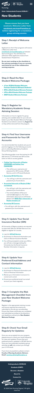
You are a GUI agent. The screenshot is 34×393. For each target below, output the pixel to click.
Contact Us (17, 377)
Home (3, 11)
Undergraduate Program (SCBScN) (16, 11)
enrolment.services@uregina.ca (17, 28)
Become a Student (17, 371)
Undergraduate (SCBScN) (17, 364)
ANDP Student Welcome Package (15, 95)
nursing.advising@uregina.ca (16, 355)
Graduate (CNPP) (17, 367)
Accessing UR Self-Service (13, 176)
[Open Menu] (31, 5)
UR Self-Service (15, 234)
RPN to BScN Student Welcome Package (18, 90)
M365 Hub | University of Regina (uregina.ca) (19, 199)
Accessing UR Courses (12, 203)
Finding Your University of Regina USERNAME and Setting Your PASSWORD (15, 164)
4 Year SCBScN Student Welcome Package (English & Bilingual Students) (17, 86)
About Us (17, 374)
